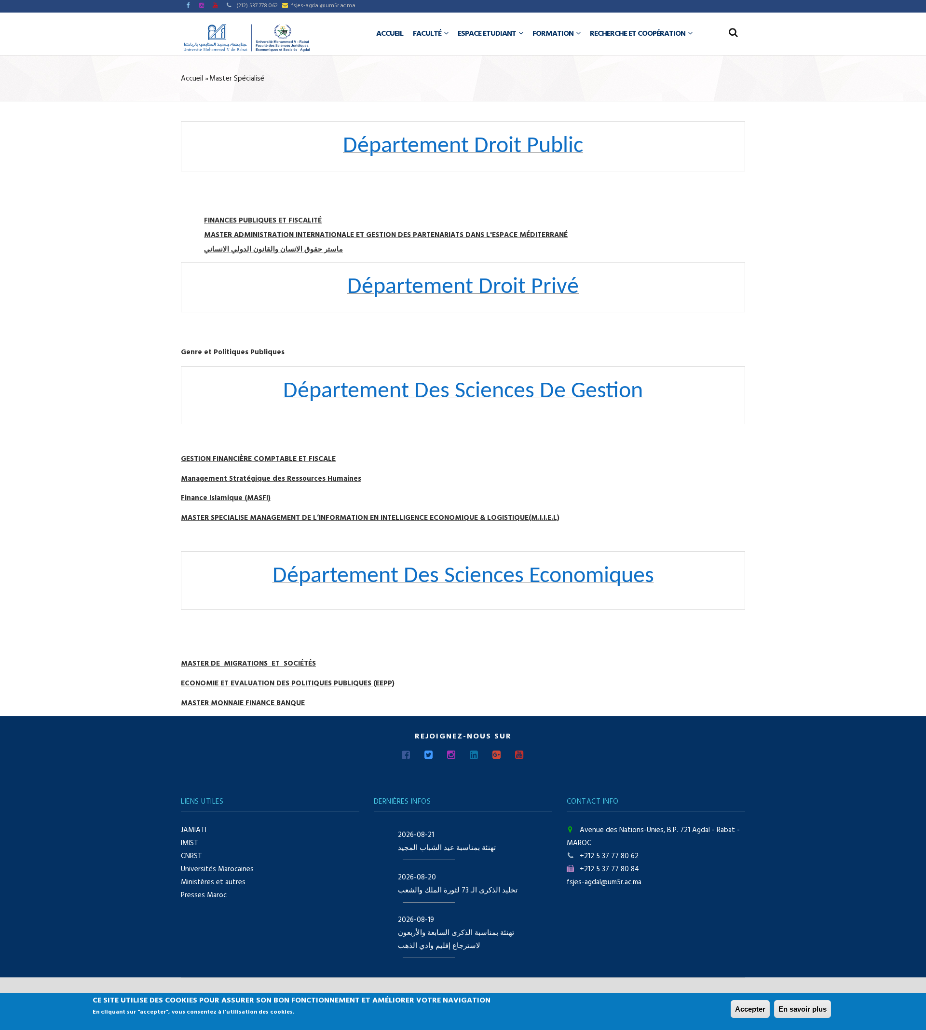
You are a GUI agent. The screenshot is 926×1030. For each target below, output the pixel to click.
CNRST (191, 856)
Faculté (428, 34)
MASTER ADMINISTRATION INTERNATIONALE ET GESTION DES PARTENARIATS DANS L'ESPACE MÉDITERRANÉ (386, 235)
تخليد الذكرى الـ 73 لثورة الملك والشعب (457, 890)
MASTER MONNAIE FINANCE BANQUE (243, 703)
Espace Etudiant (487, 34)
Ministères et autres (213, 882)
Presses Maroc (204, 895)
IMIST (189, 843)
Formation (553, 34)
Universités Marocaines (217, 869)
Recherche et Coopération (638, 34)
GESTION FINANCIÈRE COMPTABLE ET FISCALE (258, 459)
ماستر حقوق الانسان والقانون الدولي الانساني (273, 249)
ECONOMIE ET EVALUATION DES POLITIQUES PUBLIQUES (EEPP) (288, 683)
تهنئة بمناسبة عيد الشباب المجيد (447, 848)
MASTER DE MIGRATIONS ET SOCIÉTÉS (248, 663)
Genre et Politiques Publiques (233, 352)
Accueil (389, 34)
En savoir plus (802, 1009)
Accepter (750, 1009)
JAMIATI (193, 830)
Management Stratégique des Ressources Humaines (271, 479)
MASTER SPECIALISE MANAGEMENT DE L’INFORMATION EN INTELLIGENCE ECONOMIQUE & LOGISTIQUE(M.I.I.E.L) (370, 518)
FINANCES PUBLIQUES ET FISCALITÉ (263, 220)
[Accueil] (246, 37)
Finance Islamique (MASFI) (226, 498)
